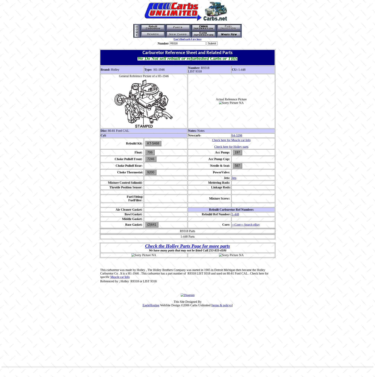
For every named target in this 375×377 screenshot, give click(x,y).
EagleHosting (151, 305)
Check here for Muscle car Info (231, 140)
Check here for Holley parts (231, 146)
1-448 (235, 214)
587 (237, 165)
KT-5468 (153, 143)
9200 (150, 172)
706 (150, 152)
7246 (150, 159)
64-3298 (237, 135)
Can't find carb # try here (188, 39)
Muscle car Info (120, 277)
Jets (234, 178)
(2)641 (151, 224)
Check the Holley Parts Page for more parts (187, 246)
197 (237, 152)
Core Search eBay (246, 224)
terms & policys (222, 305)
